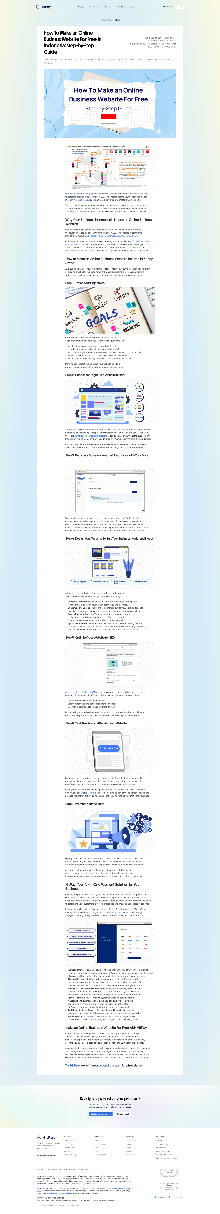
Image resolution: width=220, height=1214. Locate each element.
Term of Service (162, 1144)
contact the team (110, 1065)
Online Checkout (70, 1140)
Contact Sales (167, 7)
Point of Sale (68, 1144)
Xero (96, 1148)
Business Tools (153, 38)
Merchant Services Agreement (167, 1158)
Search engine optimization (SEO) (81, 692)
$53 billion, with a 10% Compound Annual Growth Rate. (113, 235)
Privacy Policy (161, 1148)
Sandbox (128, 1148)
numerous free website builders (90, 435)
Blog (117, 19)
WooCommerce (100, 1144)
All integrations (100, 1155)
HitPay (94, 792)
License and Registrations (165, 1155)
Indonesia (169, 38)
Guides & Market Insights (162, 40)
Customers (122, 7)
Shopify (97, 1140)
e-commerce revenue (77, 199)
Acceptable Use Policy (164, 1151)
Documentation (131, 1144)
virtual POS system (95, 1016)
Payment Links (69, 1148)
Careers (159, 1140)
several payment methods (118, 912)
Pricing (132, 7)
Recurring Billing (70, 1155)
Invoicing (67, 1151)
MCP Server (129, 1155)
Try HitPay (72, 1065)
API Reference (130, 1140)
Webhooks (129, 1151)
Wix (96, 1151)
